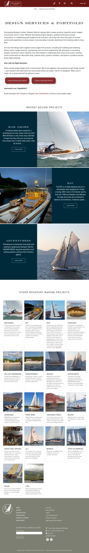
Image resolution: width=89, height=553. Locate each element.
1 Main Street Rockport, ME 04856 (58, 528)
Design (18, 510)
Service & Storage (22, 518)
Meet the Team (50, 510)
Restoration (20, 515)
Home (35, 9)
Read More (59, 347)
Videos (48, 513)
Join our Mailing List (51, 515)
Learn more (19, 149)
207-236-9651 (52, 536)
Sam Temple (21, 93)
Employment (20, 520)
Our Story (48, 508)
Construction (21, 513)
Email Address (20, 530)
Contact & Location (51, 518)
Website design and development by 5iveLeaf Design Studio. (59, 550)
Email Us (50, 533)
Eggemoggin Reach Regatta (54, 520)
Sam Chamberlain (42, 93)
